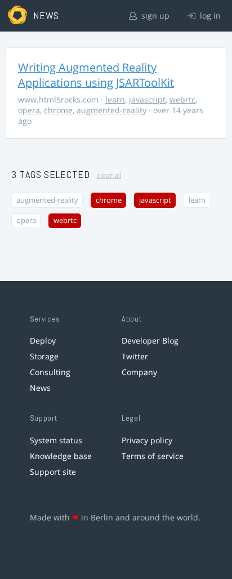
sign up (154, 15)
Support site (53, 471)
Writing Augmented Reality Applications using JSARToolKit (96, 75)
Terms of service (153, 456)
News (40, 387)
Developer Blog (150, 340)
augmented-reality (111, 110)
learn (115, 99)
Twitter (135, 356)
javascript (147, 99)
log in (209, 15)
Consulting (50, 372)
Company (139, 372)
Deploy (43, 340)
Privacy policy (147, 440)
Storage (44, 356)
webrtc (182, 99)
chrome (58, 110)
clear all (109, 175)
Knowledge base (61, 456)
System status (56, 440)
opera (29, 110)
